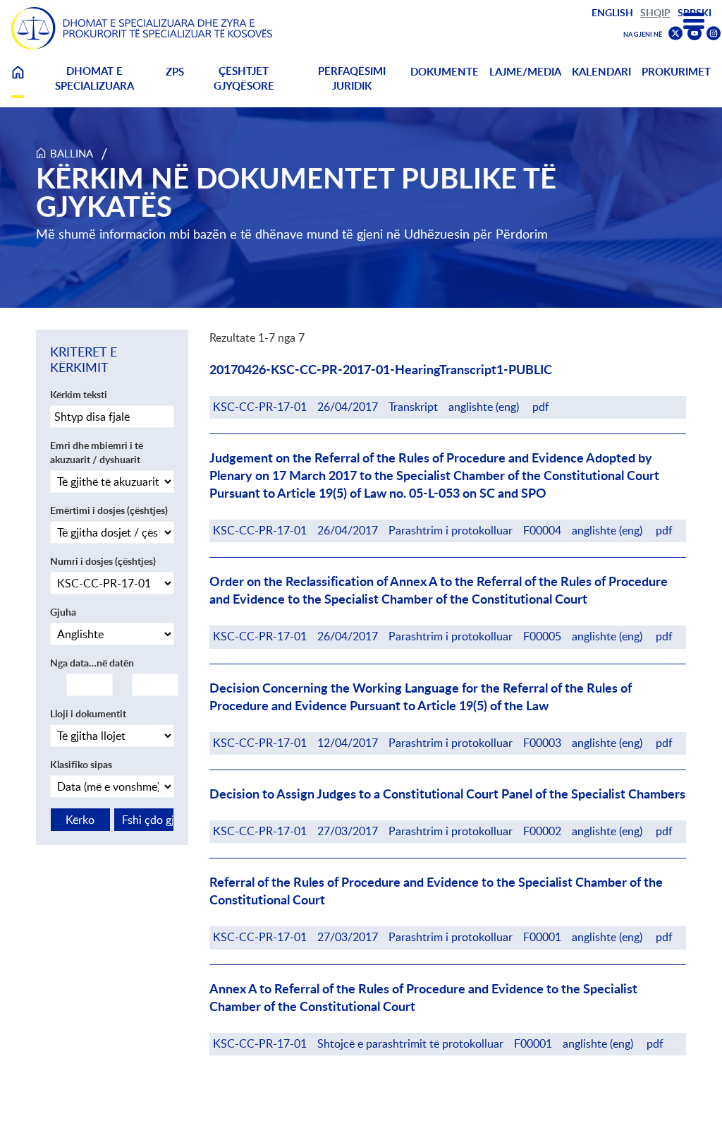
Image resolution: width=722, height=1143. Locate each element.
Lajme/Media (525, 71)
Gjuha (63, 611)
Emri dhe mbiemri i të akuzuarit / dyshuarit (96, 452)
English (612, 12)
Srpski (694, 12)
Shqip (655, 12)
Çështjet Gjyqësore (244, 78)
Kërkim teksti (78, 394)
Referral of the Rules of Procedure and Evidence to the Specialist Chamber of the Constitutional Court (436, 891)
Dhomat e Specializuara (94, 78)
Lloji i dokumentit (88, 713)
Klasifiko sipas (81, 764)
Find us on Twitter (675, 33)
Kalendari (601, 71)
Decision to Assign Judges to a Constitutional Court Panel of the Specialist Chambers (447, 794)
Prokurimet (676, 71)
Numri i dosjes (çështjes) (103, 561)
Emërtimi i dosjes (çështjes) (109, 510)
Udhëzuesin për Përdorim (476, 233)
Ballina (17, 81)
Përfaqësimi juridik (352, 78)
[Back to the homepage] (141, 28)
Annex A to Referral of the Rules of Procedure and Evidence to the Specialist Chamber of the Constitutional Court (423, 997)
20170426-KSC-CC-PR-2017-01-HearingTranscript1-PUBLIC (380, 369)
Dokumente (444, 71)
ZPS (175, 71)
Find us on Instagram (713, 33)
